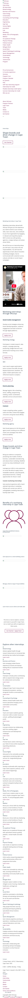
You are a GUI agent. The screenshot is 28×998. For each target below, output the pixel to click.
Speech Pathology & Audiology (11, 51)
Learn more (6, 657)
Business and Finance (9, 11)
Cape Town (6, 105)
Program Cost (7, 76)
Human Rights (7, 26)
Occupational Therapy (9, 38)
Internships (6, 5)
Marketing (5, 32)
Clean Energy (6, 13)
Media (4, 110)
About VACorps (7, 101)
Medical (5, 36)
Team (4, 107)
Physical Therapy (7, 41)
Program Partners (8, 103)
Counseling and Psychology (10, 18)
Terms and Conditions (9, 991)
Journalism (6, 28)
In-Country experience (9, 72)
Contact (5, 986)
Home (4, 976)
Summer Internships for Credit (11, 91)
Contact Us (6, 112)
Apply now (7, 335)
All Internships (7, 7)
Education (5, 20)
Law (4, 30)
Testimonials (6, 59)
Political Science (7, 43)
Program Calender (8, 78)
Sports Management (8, 53)
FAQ (4, 82)
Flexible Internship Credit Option (12, 89)
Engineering (6, 22)
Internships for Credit (9, 86)
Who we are (6, 93)
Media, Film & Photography (10, 34)
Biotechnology (7, 9)
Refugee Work (7, 47)
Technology (6, 57)
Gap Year (5, 24)
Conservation (6, 15)
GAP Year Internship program (11, 84)
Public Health (6, 45)
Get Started (6, 114)
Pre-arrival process (8, 70)
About (4, 982)
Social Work (6, 49)
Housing (5, 74)
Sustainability (6, 55)
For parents (6, 80)
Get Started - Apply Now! (14, 631)
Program (5, 61)
